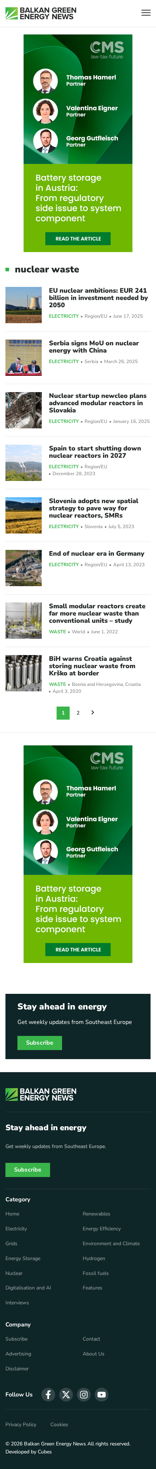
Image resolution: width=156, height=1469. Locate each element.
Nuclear (13, 1273)
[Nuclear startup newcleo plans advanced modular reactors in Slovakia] (23, 410)
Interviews (17, 1303)
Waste (57, 632)
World (78, 632)
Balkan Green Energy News (55, 1443)
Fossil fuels (96, 1273)
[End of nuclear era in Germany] (23, 568)
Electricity (64, 316)
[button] (146, 13)
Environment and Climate (111, 1244)
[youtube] (101, 1395)
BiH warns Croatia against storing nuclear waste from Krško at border (92, 666)
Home (12, 1214)
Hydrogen (94, 1259)
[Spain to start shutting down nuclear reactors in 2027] (23, 463)
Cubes (45, 1451)
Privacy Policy (20, 1425)
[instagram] (84, 1395)
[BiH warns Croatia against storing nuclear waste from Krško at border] (23, 673)
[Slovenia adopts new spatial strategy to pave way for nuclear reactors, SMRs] (23, 515)
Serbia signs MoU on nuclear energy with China (94, 347)
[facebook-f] (48, 1395)
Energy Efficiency (102, 1229)
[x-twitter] (66, 1395)
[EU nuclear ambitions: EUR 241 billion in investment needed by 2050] (23, 305)
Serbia (91, 361)
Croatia (133, 684)
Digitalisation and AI (28, 1288)
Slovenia (94, 526)
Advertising (18, 1354)
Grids (11, 1244)
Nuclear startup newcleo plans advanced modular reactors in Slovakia (98, 403)
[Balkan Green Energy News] (40, 13)
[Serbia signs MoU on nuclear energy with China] (23, 358)
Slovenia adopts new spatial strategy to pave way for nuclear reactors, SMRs (93, 508)
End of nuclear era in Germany (96, 553)
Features (92, 1288)
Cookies (59, 1425)
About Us (93, 1354)
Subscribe (39, 1043)
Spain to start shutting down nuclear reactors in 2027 (95, 452)
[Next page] (92, 713)
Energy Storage (22, 1259)
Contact (91, 1339)
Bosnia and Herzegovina (97, 684)
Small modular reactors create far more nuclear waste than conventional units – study (97, 613)
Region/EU (96, 316)
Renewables (96, 1214)
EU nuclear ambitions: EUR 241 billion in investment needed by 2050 (98, 298)
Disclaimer (17, 1369)
